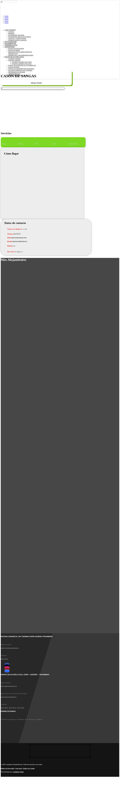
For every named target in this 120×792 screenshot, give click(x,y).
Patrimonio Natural (16, 35)
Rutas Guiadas (14, 50)
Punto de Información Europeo (21, 68)
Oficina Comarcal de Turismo (20, 70)
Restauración (10, 42)
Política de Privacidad (7, 768)
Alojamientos (10, 43)
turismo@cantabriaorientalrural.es (10, 648)
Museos (11, 33)
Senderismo (9, 47)
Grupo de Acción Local (14, 57)
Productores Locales (17, 40)
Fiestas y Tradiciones (17, 38)
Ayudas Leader (14, 60)
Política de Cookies (29, 768)
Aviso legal (18, 768)
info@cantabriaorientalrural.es (9, 686)
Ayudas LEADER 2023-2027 (22, 63)
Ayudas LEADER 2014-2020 (22, 62)
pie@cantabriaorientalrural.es (8, 697)
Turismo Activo (10, 45)
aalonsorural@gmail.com (19, 241)
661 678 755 (17, 233)
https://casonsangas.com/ (19, 237)
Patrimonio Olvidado (16, 72)
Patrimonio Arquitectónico (19, 37)
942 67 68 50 (4, 707)
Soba (2, 3)
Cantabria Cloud (18, 772)
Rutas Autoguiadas (16, 48)
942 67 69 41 (12, 707)
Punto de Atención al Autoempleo (22, 65)
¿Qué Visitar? (10, 30)
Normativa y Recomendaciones (20, 55)
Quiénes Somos (14, 58)
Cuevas (11, 32)
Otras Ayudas (13, 67)
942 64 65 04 (4, 659)
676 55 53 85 (20, 707)
